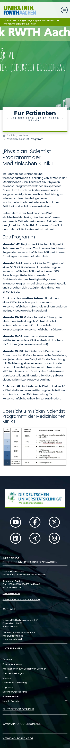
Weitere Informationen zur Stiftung (21, 599)
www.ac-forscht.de (18, 738)
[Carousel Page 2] (2, 51)
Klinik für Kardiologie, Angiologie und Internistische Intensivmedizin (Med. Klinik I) (31, 22)
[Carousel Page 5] (2, 59)
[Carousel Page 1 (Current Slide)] (2, 48)
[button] (8, 119)
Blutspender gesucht (18, 709)
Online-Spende (11, 593)
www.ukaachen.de (13, 639)
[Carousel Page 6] (2, 61)
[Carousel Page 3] (2, 53)
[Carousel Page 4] (2, 56)
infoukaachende (13, 635)
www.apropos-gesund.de (22, 724)
